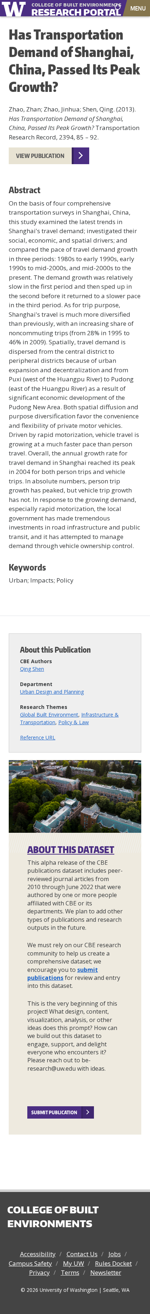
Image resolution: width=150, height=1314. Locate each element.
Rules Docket (113, 1263)
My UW (73, 1263)
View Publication (40, 155)
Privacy (39, 1272)
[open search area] (118, 8)
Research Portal (65, 9)
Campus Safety (30, 1263)
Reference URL (37, 737)
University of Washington (15, 8)
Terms (70, 1272)
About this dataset (70, 849)
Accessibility (38, 1254)
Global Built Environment (49, 714)
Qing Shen (32, 668)
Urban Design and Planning (52, 691)
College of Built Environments (52, 1216)
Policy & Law (73, 722)
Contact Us (82, 1254)
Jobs (114, 1254)
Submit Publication (54, 1112)
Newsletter (105, 1272)
